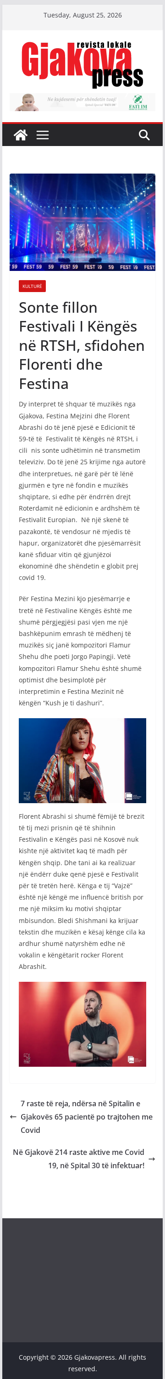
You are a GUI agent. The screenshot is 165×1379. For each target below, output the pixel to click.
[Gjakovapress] (21, 135)
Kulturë (32, 286)
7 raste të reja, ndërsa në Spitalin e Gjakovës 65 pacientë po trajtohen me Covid (87, 1116)
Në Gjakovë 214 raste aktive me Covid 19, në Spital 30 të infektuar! (78, 1159)
